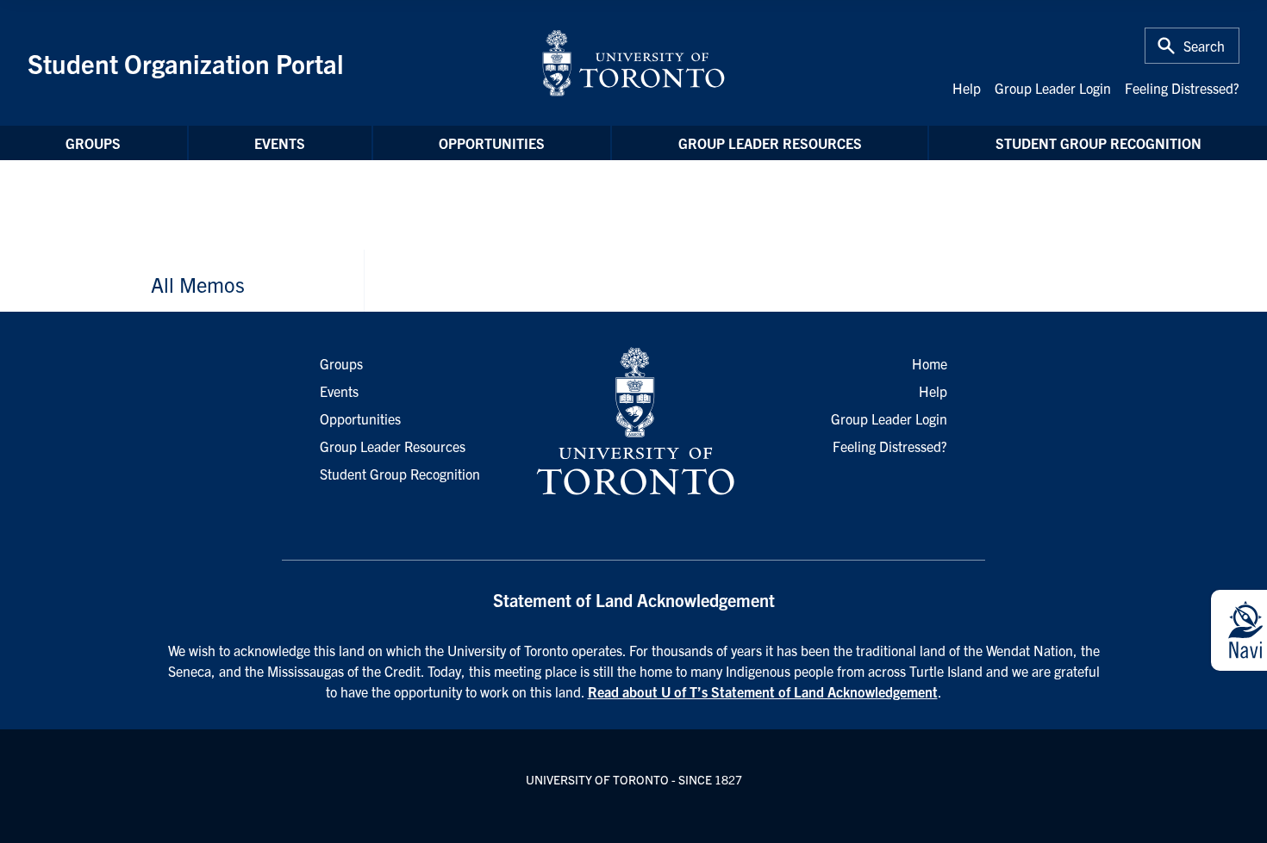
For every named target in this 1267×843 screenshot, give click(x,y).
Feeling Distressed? (1182, 87)
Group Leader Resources (770, 143)
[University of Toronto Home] (633, 62)
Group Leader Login (1053, 87)
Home (929, 363)
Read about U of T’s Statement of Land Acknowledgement (763, 691)
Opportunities (492, 143)
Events (279, 143)
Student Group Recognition (1098, 143)
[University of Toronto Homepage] (633, 422)
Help (966, 87)
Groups (93, 143)
